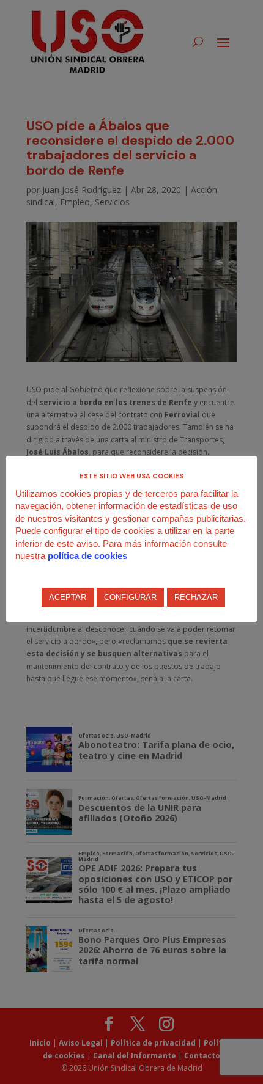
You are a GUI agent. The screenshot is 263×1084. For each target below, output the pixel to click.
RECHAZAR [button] (196, 597)
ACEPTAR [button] (67, 597)
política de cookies (87, 556)
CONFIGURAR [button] (130, 597)
